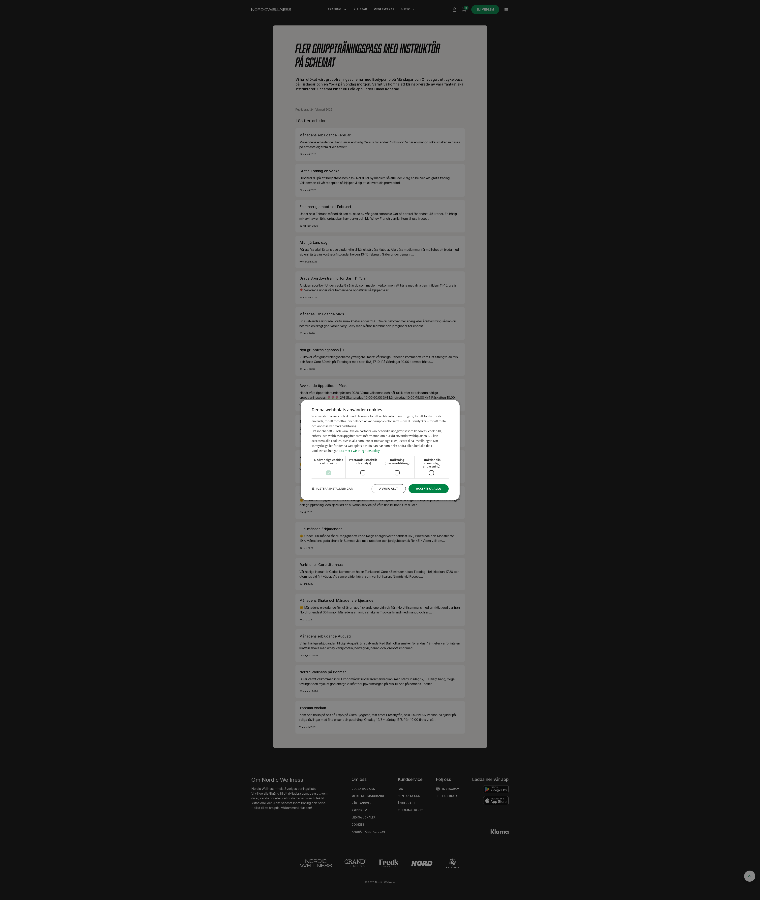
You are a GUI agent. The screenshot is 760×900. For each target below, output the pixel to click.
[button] (332, 488)
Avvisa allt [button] (388, 488)
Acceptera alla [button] (428, 488)
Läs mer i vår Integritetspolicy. (359, 451)
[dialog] (380, 450)
